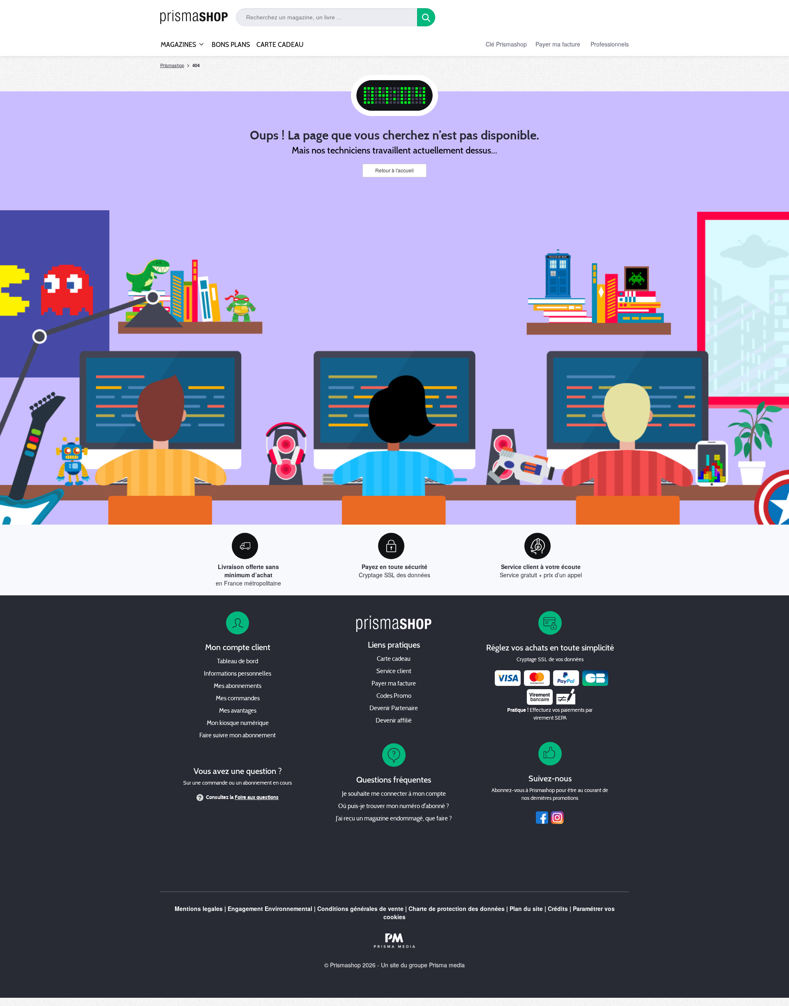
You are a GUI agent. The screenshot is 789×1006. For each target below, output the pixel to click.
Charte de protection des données (456, 908)
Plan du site (526, 908)
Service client (393, 672)
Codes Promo (393, 696)
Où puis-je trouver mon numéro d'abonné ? (393, 807)
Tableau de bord (237, 662)
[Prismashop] (194, 17)
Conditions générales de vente (360, 908)
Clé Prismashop (506, 44)
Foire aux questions (257, 797)
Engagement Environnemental (270, 908)
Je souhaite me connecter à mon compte (394, 794)
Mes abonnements (237, 686)
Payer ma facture (557, 44)
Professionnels (610, 44)
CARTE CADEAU (280, 45)
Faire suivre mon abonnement (237, 736)
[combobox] (327, 17)
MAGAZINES (178, 45)
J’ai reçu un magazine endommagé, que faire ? (394, 819)
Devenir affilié (394, 721)
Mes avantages (237, 711)
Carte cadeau (394, 659)
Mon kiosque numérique (238, 723)
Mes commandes (238, 699)
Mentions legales (199, 908)
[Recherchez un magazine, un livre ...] (426, 17)
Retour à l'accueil (394, 170)
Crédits (558, 908)
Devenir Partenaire (393, 709)
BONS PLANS (231, 45)
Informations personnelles (237, 674)
